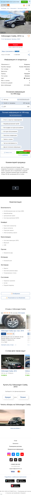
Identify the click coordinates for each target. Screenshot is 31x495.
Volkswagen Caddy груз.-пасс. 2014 (12, 331)
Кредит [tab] (8, 397)
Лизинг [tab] (23, 397)
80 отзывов (21, 313)
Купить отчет (24, 152)
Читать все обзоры (15, 428)
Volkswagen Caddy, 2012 (9, 371)
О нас (15, 440)
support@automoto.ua (15, 468)
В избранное (16, 293)
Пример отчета (8, 152)
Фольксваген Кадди (22, 8)
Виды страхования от (8, 51)
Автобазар (3, 8)
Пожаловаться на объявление (16, 297)
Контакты (15, 443)
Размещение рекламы (15, 446)
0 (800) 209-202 (15, 464)
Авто (8, 8)
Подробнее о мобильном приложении (15, 477)
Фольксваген (14, 8)
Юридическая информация (15, 449)
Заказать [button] (24, 1)
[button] (29, 5)
